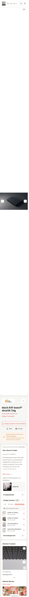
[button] (14, 577)
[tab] (5, 504)
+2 (24, 568)
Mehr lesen (6, 474)
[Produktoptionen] (24, 548)
